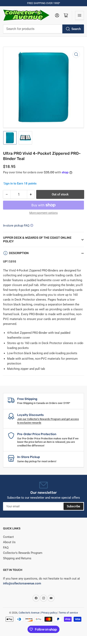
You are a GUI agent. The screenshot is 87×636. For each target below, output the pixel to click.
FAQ (5, 547)
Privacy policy (49, 612)
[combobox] (43, 28)
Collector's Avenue (29, 612)
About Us (9, 542)
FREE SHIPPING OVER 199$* (43, 3)
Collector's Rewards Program (22, 553)
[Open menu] (79, 15)
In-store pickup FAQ (16, 225)
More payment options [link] (43, 212)
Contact (8, 537)
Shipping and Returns (17, 558)
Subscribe (73, 506)
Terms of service (68, 612)
